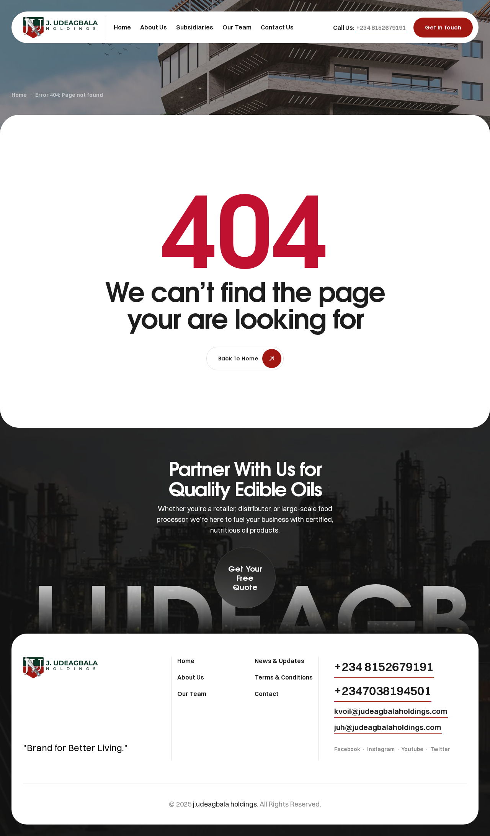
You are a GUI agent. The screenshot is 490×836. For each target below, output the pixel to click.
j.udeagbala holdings (225, 804)
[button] (381, 27)
